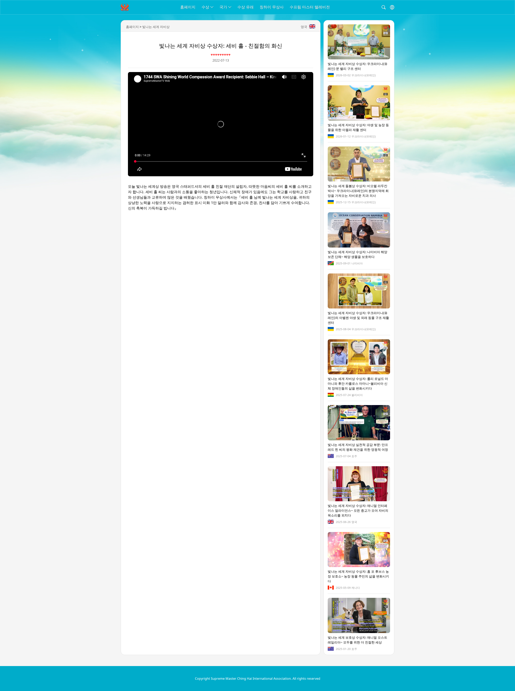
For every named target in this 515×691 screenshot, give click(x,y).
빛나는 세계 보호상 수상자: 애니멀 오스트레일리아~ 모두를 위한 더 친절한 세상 (357, 640)
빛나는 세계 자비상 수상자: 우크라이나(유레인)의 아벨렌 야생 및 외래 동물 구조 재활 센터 (358, 318)
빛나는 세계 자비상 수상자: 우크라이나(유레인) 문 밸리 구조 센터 (357, 66)
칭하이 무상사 (272, 7)
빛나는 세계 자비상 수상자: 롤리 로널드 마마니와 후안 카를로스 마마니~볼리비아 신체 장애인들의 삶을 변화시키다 (358, 383)
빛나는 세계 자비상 (156, 27)
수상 (205, 7)
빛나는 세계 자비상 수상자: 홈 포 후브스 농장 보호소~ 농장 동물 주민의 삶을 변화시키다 (358, 576)
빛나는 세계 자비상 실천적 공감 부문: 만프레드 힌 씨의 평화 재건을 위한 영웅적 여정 (358, 447)
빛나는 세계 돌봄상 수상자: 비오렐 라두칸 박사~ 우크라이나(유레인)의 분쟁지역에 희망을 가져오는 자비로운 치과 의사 (358, 191)
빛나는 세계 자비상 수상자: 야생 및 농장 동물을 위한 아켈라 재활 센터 (358, 127)
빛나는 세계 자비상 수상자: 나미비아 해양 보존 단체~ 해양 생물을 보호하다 (357, 254)
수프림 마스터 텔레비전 (310, 7)
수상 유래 (245, 7)
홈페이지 (188, 7)
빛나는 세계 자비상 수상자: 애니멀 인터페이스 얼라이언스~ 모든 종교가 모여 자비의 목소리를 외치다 (358, 510)
